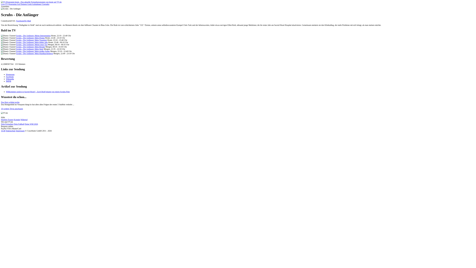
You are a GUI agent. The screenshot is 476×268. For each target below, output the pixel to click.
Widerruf (24, 120)
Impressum (20, 131)
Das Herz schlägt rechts (10, 102)
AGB (3, 131)
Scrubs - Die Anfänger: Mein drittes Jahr (32, 42)
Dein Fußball (19, 124)
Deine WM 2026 (31, 124)
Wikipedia (10, 79)
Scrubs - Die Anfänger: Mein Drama (30, 38)
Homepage (10, 74)
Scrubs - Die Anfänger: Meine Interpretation (33, 36)
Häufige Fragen (7, 120)
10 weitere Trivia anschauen (12, 109)
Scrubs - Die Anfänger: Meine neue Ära (31, 45)
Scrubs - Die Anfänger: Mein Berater (30, 47)
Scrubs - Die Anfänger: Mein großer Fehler (33, 51)
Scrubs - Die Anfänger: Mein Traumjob (31, 40)
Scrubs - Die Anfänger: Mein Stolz (29, 49)
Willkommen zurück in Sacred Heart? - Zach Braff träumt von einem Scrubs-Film (38, 92)
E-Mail (28, 21)
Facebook (20, 21)
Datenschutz (10, 131)
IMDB (8, 81)
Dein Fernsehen (7, 124)
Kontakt (17, 120)
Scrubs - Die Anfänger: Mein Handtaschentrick (34, 53)
